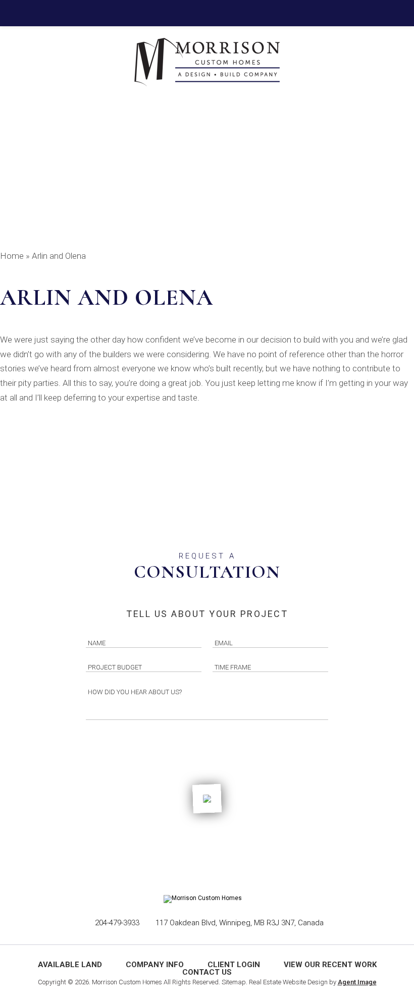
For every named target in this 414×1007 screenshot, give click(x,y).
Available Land (70, 964)
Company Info (155, 964)
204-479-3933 (117, 922)
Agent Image (357, 982)
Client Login (234, 964)
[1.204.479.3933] (207, 13)
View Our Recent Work (330, 964)
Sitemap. (234, 982)
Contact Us (207, 972)
